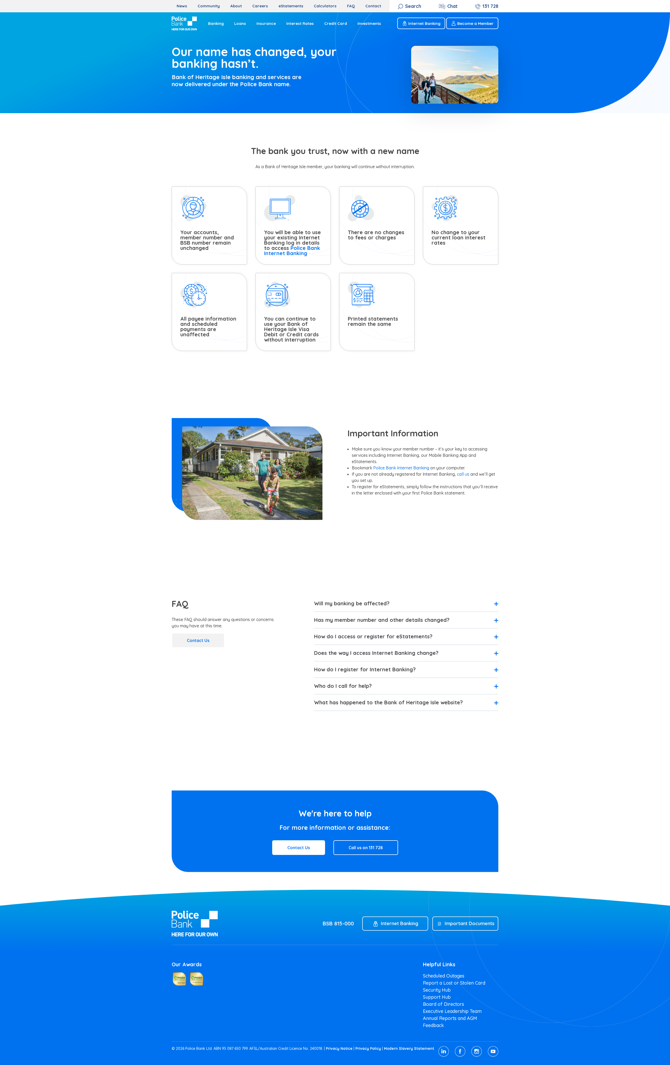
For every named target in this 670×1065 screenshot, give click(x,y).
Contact (373, 5)
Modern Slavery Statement (409, 1048)
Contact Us (198, 640)
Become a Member (475, 23)
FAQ (351, 5)
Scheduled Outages (443, 976)
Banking (216, 23)
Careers (260, 5)
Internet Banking (424, 23)
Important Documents (469, 923)
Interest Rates (300, 23)
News (182, 5)
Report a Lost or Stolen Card (454, 983)
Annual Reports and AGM (450, 1018)
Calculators (325, 5)
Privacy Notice (339, 1048)
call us (463, 474)
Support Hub (437, 997)
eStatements (290, 5)
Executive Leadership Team (452, 1011)
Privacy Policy (368, 1048)
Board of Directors (443, 1004)
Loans (240, 23)
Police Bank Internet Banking (292, 250)
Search (413, 6)
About (236, 5)
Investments (369, 23)
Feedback (433, 1025)
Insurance (266, 23)
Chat (452, 6)
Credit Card (335, 23)
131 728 (490, 6)
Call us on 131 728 (366, 847)
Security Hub (437, 990)
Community (209, 5)
